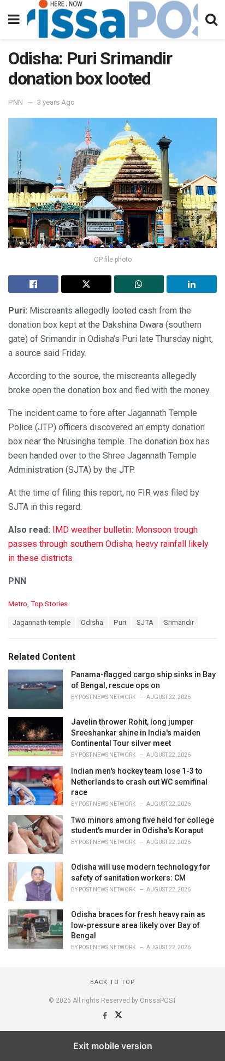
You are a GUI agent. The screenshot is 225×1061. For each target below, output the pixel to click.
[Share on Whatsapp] (139, 284)
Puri (120, 622)
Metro (17, 604)
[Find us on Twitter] (118, 1015)
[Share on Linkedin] (192, 284)
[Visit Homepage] (112, 19)
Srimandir (179, 622)
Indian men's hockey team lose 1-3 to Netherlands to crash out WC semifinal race (139, 782)
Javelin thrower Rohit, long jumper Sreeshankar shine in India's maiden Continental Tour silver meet (135, 732)
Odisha (92, 622)
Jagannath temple (41, 622)
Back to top (112, 982)
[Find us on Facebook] (106, 1015)
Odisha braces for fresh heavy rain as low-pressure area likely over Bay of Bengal (138, 925)
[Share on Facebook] (33, 284)
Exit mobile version (112, 1045)
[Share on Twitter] (86, 284)
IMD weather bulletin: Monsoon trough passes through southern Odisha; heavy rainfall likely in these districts (108, 544)
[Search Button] (211, 19)
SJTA (145, 622)
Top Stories (49, 604)
